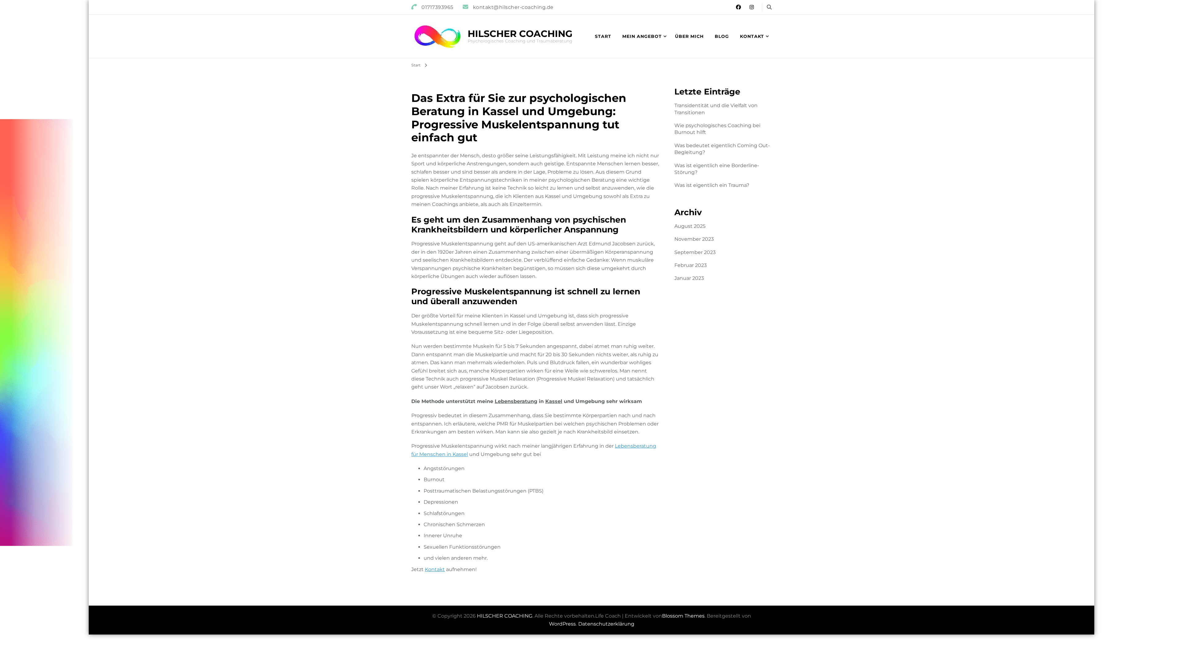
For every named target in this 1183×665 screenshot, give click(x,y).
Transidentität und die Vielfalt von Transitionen (716, 109)
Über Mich (689, 36)
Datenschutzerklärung (606, 624)
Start (603, 36)
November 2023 (694, 239)
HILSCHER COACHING (520, 33)
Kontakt (752, 36)
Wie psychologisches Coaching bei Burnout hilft (717, 129)
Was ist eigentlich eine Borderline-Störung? (716, 169)
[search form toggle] (769, 7)
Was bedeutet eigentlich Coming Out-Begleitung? (722, 149)
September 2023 (695, 252)
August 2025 (689, 226)
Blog (722, 36)
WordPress (562, 624)
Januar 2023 (689, 278)
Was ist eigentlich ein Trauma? (711, 185)
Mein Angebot (642, 36)
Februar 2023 (690, 265)
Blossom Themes (683, 616)
